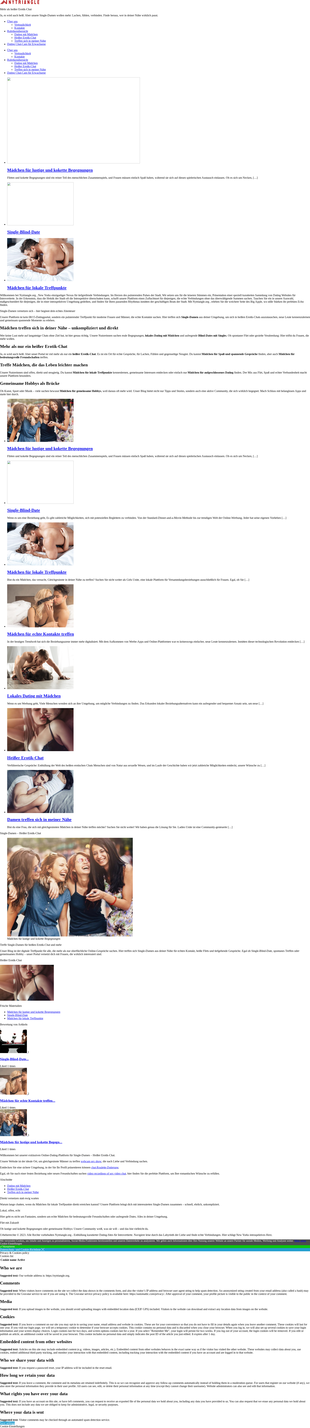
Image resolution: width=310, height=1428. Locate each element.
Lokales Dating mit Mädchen (34, 696)
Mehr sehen (300, 1240)
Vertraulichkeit (22, 24)
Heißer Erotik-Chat (25, 37)
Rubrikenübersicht (17, 31)
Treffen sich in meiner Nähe (30, 40)
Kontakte (19, 27)
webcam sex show (91, 1161)
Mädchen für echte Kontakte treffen (40, 634)
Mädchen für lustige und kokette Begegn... (31, 1142)
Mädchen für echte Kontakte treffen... (27, 1101)
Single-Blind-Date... (14, 1059)
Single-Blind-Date (23, 232)
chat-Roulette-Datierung (104, 1167)
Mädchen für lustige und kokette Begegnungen (50, 170)
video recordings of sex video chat (106, 1173)
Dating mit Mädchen (26, 34)
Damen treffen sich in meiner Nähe (39, 819)
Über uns (12, 21)
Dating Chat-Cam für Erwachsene (26, 44)
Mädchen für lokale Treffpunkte (37, 287)
